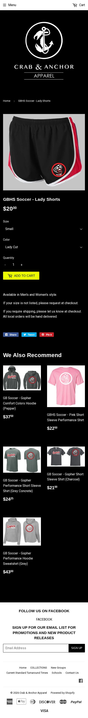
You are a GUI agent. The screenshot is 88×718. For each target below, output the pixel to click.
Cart (81, 5)
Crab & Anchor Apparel (33, 692)
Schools (57, 672)
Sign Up (76, 648)
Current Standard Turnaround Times (27, 672)
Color (6, 239)
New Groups (58, 667)
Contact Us (72, 672)
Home (6, 100)
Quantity (8, 257)
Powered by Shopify (62, 692)
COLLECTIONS (38, 667)
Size (6, 221)
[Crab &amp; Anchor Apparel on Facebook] (81, 681)
